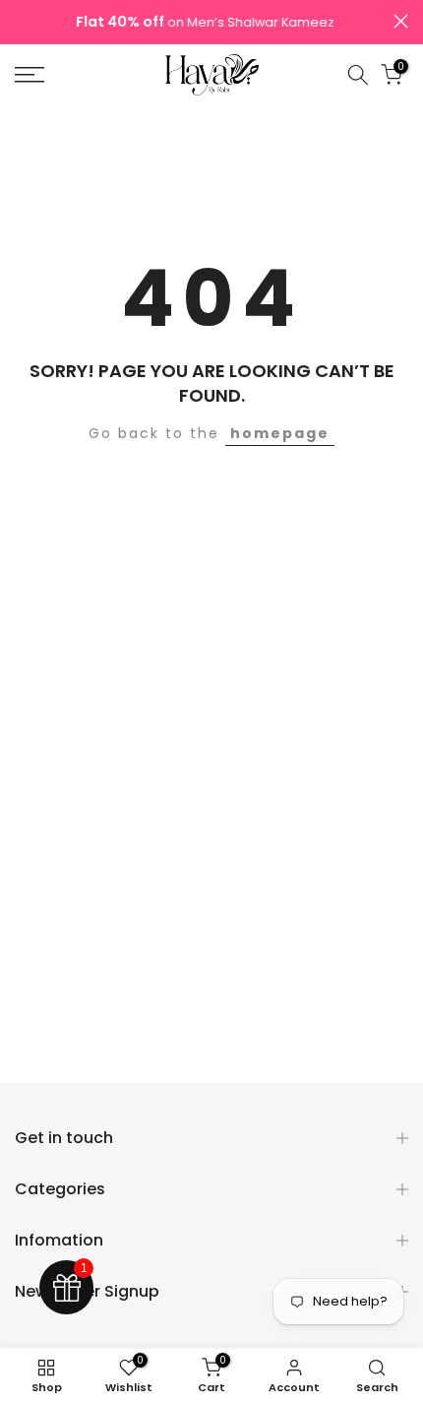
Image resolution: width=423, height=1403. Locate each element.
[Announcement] (204, 22)
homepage (280, 433)
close (400, 21)
